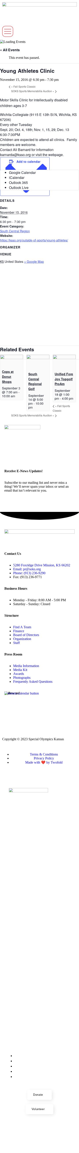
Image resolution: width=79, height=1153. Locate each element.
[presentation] (11, 357)
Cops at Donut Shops (8, 376)
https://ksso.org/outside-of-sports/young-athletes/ (34, 240)
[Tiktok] (69, 704)
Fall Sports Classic (23, 86)
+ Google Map (34, 261)
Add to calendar (28, 161)
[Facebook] (21, 704)
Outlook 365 (18, 182)
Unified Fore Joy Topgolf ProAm (64, 379)
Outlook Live (19, 187)
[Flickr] (9, 704)
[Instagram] (45, 704)
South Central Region (15, 231)
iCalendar (16, 177)
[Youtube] (33, 704)
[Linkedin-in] (9, 716)
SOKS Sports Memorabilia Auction (32, 91)
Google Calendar (22, 172)
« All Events (10, 49)
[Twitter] (57, 704)
